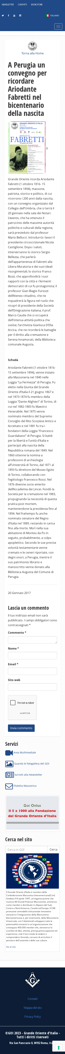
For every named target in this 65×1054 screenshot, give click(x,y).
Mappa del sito (33, 1008)
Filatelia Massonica (24, 785)
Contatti (22, 4)
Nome (13, 648)
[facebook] (8, 16)
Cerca (53, 849)
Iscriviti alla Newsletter (28, 774)
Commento (17, 633)
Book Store (36, 4)
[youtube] (14, 16)
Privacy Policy (32, 1016)
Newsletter (8, 4)
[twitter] (2, 16)
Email (13, 664)
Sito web (14, 680)
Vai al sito (11, 946)
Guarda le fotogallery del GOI (31, 763)
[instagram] (20, 16)
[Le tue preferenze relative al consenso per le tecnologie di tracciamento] (58, 1047)
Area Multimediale (24, 752)
